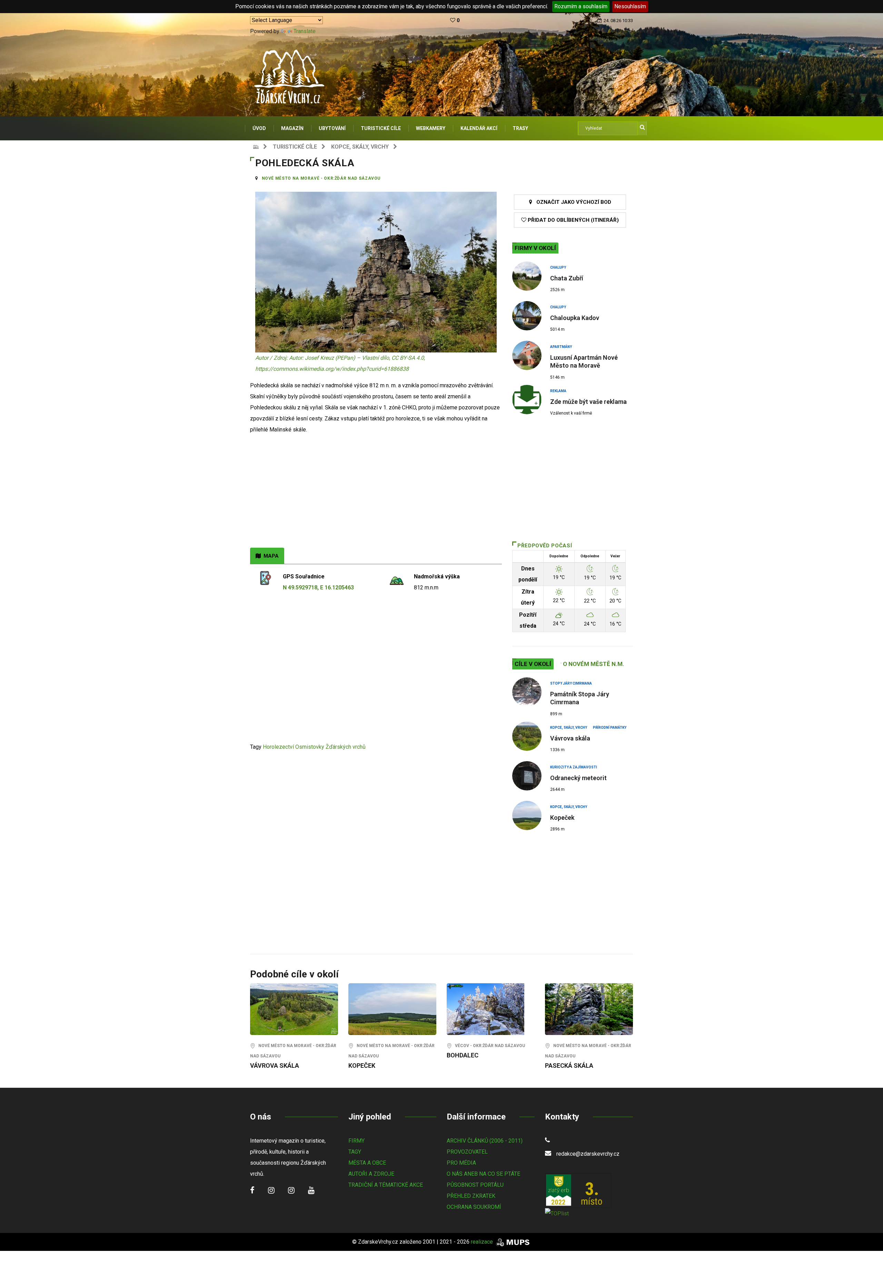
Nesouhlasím (630, 6)
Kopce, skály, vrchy (360, 146)
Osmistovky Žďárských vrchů (330, 747)
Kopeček (562, 817)
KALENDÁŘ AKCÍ (478, 128)
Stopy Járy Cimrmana (571, 683)
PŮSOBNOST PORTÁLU (475, 1185)
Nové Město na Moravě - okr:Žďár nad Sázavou (321, 178)
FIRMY (356, 1140)
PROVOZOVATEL (467, 1151)
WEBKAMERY (430, 128)
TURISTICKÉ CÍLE (381, 128)
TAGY (354, 1151)
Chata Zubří (566, 278)
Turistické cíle (295, 146)
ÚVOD (259, 128)
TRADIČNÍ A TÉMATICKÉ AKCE (385, 1185)
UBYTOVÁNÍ (332, 128)
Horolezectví (278, 747)
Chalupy (558, 267)
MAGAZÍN (292, 128)
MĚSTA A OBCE (367, 1162)
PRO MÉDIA (461, 1162)
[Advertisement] (376, 496)
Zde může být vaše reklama (588, 401)
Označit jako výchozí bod (571, 202)
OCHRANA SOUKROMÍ (474, 1207)
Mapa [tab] (270, 556)
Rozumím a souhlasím (580, 6)
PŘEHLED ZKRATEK (471, 1196)
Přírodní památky (609, 727)
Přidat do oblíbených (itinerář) (572, 220)
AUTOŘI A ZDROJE (371, 1174)
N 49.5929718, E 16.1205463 (318, 587)
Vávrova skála (570, 738)
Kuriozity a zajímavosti (573, 767)
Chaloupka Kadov (574, 317)
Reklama (558, 391)
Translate (305, 31)
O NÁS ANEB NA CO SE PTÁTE (483, 1174)
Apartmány (561, 347)
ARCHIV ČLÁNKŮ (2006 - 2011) (485, 1140)
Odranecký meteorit (578, 778)
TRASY (520, 128)
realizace (482, 1241)
